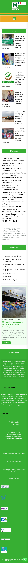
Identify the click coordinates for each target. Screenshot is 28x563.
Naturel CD (15, 10)
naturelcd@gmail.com (14, 432)
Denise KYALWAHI (8, 319)
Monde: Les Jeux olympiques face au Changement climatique (13, 324)
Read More (6, 342)
